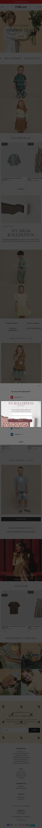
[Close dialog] (40, 402)
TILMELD (20, 420)
